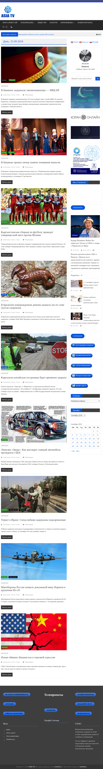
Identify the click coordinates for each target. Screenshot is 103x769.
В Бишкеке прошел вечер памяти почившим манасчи (30, 162)
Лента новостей (84, 235)
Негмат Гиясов (86, 250)
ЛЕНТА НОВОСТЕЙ (10, 23)
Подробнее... (76, 275)
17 (73, 442)
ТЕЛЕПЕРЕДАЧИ (26, 23)
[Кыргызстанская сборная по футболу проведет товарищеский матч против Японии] (34, 206)
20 (85, 442)
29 (94, 446)
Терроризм (22, 510)
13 (85, 439)
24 (73, 446)
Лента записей (10, 733)
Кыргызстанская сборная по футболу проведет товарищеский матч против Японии (27, 234)
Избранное (75, 235)
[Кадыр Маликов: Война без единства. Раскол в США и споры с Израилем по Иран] (85, 226)
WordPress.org (10, 739)
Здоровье (4, 294)
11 (77, 439)
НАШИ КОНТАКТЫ (85, 23)
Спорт (11, 222)
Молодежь (4, 222)
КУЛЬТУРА (54, 23)
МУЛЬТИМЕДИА (67, 23)
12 (81, 439)
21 (90, 442)
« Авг (73, 451)
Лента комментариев (12, 736)
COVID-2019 (77, 336)
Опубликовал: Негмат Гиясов (11, 95)
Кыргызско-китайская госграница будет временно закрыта (33, 377)
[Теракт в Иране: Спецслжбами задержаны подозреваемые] (34, 494)
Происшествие (13, 510)
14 (90, 439)
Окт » (78, 451)
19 (81, 442)
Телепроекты (53, 695)
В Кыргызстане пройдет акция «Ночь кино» (34, 34)
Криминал (4, 80)
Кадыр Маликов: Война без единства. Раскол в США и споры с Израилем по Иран (85, 243)
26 (81, 446)
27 (85, 446)
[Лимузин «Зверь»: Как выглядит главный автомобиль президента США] (34, 424)
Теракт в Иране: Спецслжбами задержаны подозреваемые (33, 519)
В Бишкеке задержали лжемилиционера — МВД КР (30, 90)
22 (94, 442)
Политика (4, 439)
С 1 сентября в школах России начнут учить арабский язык (91, 285)
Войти (8, 729)
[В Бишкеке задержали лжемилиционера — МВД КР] (34, 65)
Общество (12, 80)
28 (90, 446)
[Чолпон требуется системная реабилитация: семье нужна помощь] (76, 298)
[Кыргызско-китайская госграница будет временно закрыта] (34, 352)
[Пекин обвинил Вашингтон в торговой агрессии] (34, 632)
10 (73, 439)
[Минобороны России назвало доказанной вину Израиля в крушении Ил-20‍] (34, 561)
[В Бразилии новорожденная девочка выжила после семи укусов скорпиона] (34, 279)
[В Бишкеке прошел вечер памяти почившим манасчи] (34, 137)
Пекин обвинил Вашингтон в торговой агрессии (28, 657)
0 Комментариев (29, 95)
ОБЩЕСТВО (42, 23)
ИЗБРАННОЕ (78, 208)
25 (77, 446)
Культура (4, 152)
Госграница (4, 367)
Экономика (4, 647)
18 (77, 442)
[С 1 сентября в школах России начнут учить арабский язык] (76, 283)
